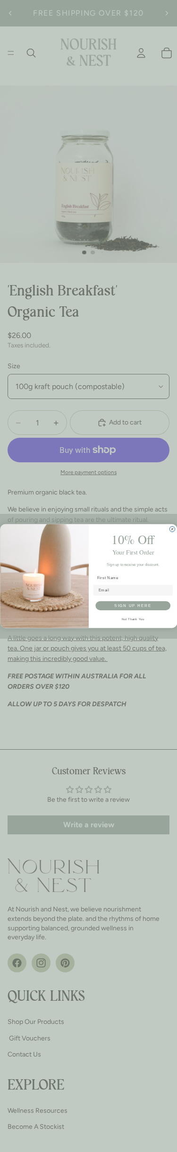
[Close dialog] (172, 529)
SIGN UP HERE (133, 605)
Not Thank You (132, 619)
